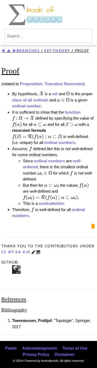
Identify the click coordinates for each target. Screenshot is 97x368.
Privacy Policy (36, 354)
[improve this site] (33, 251)
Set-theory (57, 50)
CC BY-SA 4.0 (15, 251)
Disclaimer (65, 354)
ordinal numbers (59, 142)
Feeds (11, 348)
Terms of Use (75, 348)
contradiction (51, 203)
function (73, 112)
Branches (28, 50)
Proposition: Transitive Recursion (51, 83)
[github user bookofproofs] (16, 269)
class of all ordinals (30, 100)
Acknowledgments (39, 348)
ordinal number (26, 106)
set (55, 93)
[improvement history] (38, 251)
